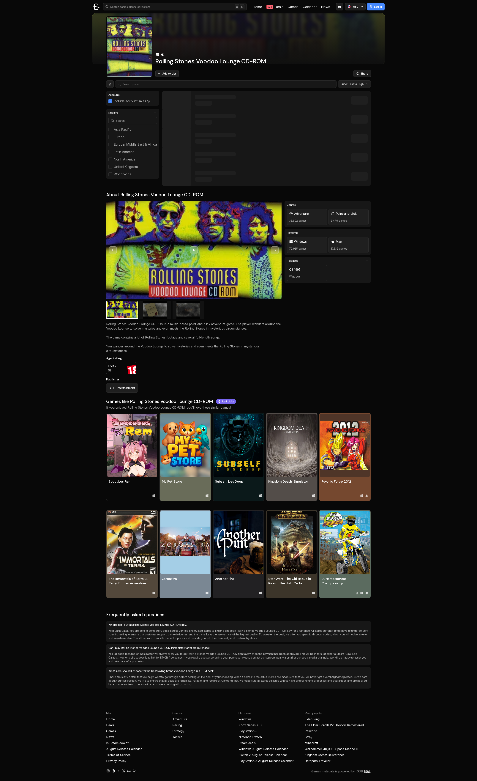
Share (364, 73)
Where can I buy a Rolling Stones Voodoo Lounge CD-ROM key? (147, 624)
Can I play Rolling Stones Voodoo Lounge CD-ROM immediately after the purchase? (159, 647)
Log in (378, 6)
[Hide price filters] (110, 84)
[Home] (96, 6)
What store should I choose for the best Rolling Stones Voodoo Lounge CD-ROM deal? (161, 671)
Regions (113, 112)
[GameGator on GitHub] (134, 771)
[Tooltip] (148, 101)
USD (355, 6)
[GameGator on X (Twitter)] (124, 771)
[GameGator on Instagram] (108, 771)
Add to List (169, 73)
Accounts (114, 94)
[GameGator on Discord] (339, 6)
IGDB (359, 771)
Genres (291, 204)
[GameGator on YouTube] (118, 771)
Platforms (292, 232)
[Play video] (194, 250)
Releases (292, 260)
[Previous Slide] (113, 250)
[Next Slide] (275, 250)
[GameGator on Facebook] (113, 771)
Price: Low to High (352, 84)
